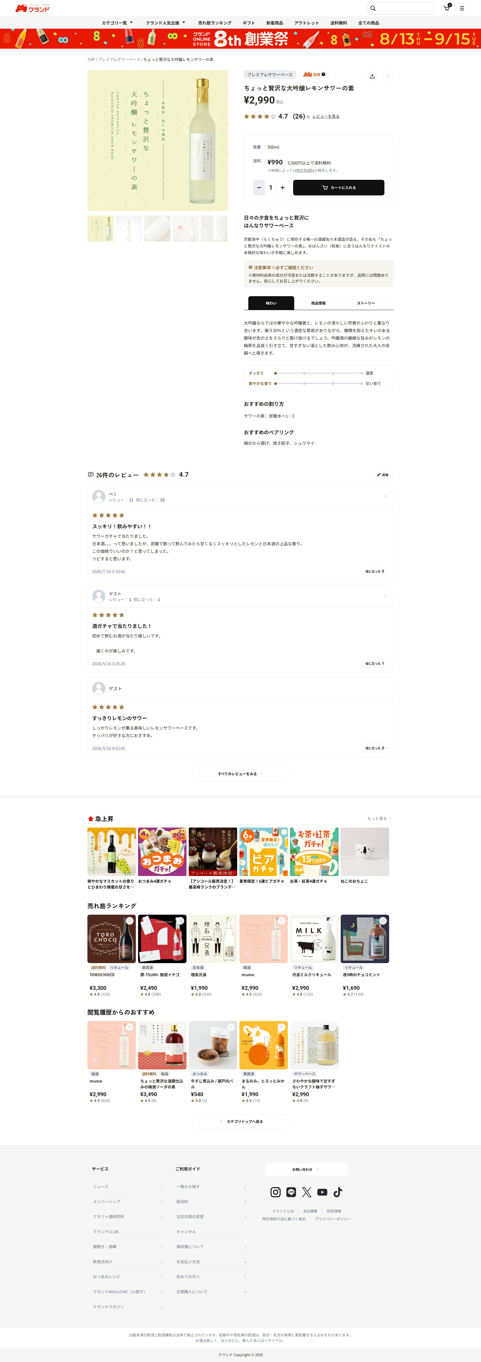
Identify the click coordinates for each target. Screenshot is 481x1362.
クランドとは (283, 1211)
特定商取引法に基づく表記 (284, 1218)
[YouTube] (322, 1192)
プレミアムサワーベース (119, 59)
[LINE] (291, 1192)
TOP (91, 59)
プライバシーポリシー (333, 1218)
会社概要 (310, 1211)
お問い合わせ (302, 1169)
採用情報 (334, 1211)
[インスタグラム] (276, 1192)
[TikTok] (338, 1192)
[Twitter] (307, 1192)
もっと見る (377, 818)
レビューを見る (326, 116)
